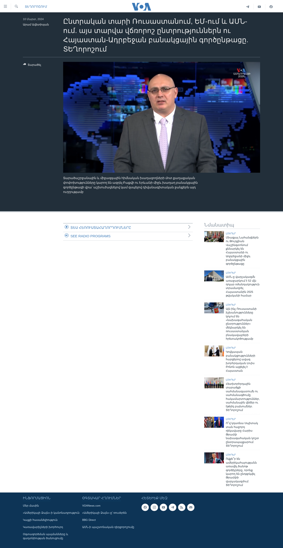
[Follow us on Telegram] (172, 507)
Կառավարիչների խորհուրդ (43, 527)
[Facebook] (271, 7)
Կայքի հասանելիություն (40, 519)
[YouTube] (259, 7)
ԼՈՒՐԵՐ (231, 233)
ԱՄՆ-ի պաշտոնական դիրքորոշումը (108, 527)
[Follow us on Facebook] (145, 507)
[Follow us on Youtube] (163, 507)
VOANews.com (91, 505)
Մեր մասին (31, 505)
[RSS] (181, 507)
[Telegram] (248, 7)
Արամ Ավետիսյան (36, 24)
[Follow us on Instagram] (154, 507)
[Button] (32, 65)
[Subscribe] (190, 507)
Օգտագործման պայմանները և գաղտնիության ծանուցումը (45, 536)
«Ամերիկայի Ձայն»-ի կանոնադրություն (51, 512)
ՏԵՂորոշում (36, 6)
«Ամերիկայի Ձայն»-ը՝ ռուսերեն (104, 512)
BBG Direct (89, 519)
